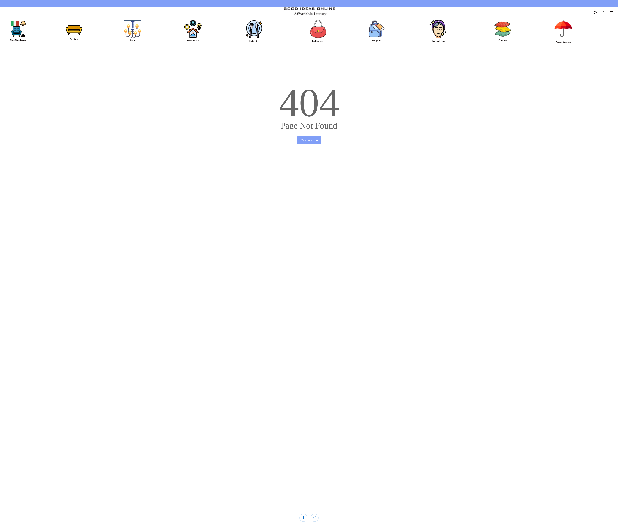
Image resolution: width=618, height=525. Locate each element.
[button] (611, 12)
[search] (595, 12)
